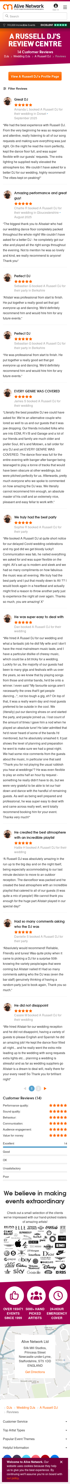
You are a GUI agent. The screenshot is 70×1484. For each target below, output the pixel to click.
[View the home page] (23, 7)
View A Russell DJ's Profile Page (35, 76)
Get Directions (35, 1372)
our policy (12, 1478)
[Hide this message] (61, 1462)
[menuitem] (35, 1421)
